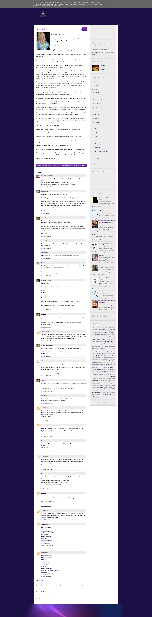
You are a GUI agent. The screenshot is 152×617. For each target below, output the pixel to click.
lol (114, 362)
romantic (104, 378)
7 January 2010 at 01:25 (46, 309)
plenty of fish (101, 374)
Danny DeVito (105, 343)
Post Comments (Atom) (48, 591)
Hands (98, 355)
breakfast (110, 334)
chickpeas (110, 337)
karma (98, 360)
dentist (101, 344)
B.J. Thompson (44, 280)
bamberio (93, 331)
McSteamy (113, 366)
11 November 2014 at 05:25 (47, 452)
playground (96, 374)
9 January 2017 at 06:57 (46, 576)
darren (110, 343)
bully (106, 336)
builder (103, 336)
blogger (94, 332)
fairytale (100, 348)
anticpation (98, 329)
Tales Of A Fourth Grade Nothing (49, 273)
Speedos (99, 383)
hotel (112, 357)
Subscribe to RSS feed (103, 36)
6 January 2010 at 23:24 (46, 275)
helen (95, 357)
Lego (105, 362)
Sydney (98, 387)
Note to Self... (95, 234)
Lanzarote (96, 362)
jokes (93, 360)
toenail (107, 392)
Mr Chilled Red (106, 367)
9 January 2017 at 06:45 (46, 548)
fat (108, 348)
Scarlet (93, 380)
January (97, 126)
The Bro (106, 389)
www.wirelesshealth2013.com (53, 484)
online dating (101, 371)
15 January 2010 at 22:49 (46, 403)
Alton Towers (112, 327)
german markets (101, 351)
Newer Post (39, 586)
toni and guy (98, 394)
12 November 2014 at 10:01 (47, 469)
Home (61, 586)
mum (113, 369)
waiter (113, 396)
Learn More (110, 4)
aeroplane (102, 327)
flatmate (59, 165)
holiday (98, 357)
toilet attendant (112, 392)
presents (95, 376)
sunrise (110, 385)
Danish (100, 343)
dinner (104, 344)
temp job (112, 387)
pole (104, 374)
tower (103, 394)
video (111, 396)
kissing (110, 360)
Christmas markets (105, 339)
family (107, 348)
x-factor (101, 397)
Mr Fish (111, 367)
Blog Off (101, 265)
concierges (112, 341)
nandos (93, 371)
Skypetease (101, 255)
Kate (42, 361)
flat (97, 350)
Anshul (49, 599)
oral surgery (110, 371)
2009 (54, 165)
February (97, 122)
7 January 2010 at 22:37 (46, 327)
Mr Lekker (98, 369)
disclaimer (113, 344)
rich (97, 378)
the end (110, 389)
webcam (93, 397)
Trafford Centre (108, 394)
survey (113, 385)
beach (102, 331)
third (101, 392)
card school (96, 337)
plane (93, 374)
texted (95, 389)
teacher (105, 387)
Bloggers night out (100, 332)
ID (114, 357)
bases (100, 331)
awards (111, 329)
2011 (95, 85)
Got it (118, 4)
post (112, 374)
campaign (109, 336)
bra (103, 334)
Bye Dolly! (41, 29)
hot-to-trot (109, 357)
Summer (106, 385)
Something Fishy (99, 147)
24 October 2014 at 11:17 (46, 420)
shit (114, 380)
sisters (107, 382)
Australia (107, 329)
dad (97, 343)
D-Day (96, 132)
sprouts (103, 383)
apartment (103, 329)
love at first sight (100, 364)
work (98, 397)
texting (99, 389)
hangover (110, 355)
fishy (95, 350)
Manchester (103, 366)
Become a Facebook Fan (103, 32)
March (96, 118)
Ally (42, 262)
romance (100, 378)
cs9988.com (44, 447)
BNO (111, 332)
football (110, 350)
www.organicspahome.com (47, 501)
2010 (56, 165)
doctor (93, 346)
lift (107, 362)
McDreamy (108, 366)
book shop (99, 334)
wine (96, 397)
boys (102, 334)
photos (110, 373)
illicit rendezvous (99, 359)
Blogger (106, 403)
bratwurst (106, 334)
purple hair (106, 376)
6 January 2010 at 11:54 (46, 213)
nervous (96, 371)
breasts (113, 334)
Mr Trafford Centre (99, 155)
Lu (104, 364)
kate (101, 360)
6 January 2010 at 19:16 (46, 236)
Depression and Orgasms (105, 210)
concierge (106, 341)
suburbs (111, 383)
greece (66, 165)
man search (98, 366)
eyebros (93, 348)
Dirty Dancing (108, 344)
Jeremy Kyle (105, 359)
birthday (113, 331)
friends (63, 165)
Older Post (84, 586)
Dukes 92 (99, 346)
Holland (102, 357)
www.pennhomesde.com (47, 416)
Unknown (43, 407)
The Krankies (100, 390)
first (112, 348)
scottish (100, 380)
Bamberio (43, 191)
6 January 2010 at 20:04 (46, 248)
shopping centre (95, 382)
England (113, 346)
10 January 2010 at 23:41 (46, 391)
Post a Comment (40, 580)
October (97, 96)
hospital (105, 357)
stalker (108, 383)
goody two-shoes (95, 353)
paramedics (94, 373)
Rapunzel (43, 217)
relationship (94, 378)
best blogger (109, 331)
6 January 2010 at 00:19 (46, 186)
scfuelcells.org (44, 432)
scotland (96, 380)
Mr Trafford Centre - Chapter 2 (102, 151)
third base (104, 392)
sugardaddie (102, 385)
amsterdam (94, 329)
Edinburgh (106, 346)
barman (97, 331)
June (96, 107)
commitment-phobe (100, 341)
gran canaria (101, 353)
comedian (94, 341)
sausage (113, 378)
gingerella (106, 351)
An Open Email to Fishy (100, 136)
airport (106, 327)
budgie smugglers (98, 336)
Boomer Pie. (44, 331)
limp (109, 362)
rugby (108, 378)
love (76, 165)
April (96, 114)
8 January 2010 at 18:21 (46, 356)
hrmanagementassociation (47, 465)
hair (110, 353)
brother (93, 336)
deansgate (97, 344)
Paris (101, 373)
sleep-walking (95, 383)
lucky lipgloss (108, 364)
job (69, 165)
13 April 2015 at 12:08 (46, 506)
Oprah (106, 371)
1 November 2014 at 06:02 (46, 436)
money (95, 367)
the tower (97, 392)
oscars (113, 371)
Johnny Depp (112, 359)
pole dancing (108, 374)
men (93, 367)
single (103, 382)
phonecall (107, 373)
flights (104, 350)
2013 (95, 82)
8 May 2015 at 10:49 (45, 519)
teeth (109, 387)
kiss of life (106, 360)
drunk (96, 346)
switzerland (94, 387)
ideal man (94, 359)
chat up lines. (105, 337)
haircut (113, 353)
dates (113, 343)
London (93, 364)
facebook (96, 348)
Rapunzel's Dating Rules (100, 140)
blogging (107, 332)
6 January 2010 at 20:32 (46, 258)
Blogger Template (44, 599)
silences (100, 382)
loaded (112, 362)
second (103, 380)
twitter (103, 396)
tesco (93, 389)
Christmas (98, 339)
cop (92, 343)
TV (97, 396)
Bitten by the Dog (103, 291)
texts (102, 389)
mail (95, 366)
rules (110, 378)
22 (84, 28)
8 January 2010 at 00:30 (46, 340)
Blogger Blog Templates (55, 599)
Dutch (103, 346)
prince (99, 376)
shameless (111, 380)
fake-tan (103, 348)
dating (93, 345)
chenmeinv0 (44, 524)
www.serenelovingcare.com (51, 517)
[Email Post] (82, 165)
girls (109, 351)
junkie (95, 360)
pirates (113, 373)
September (97, 99)
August (97, 103)
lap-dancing (72, 165)
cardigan (100, 337)
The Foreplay (98, 144)
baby (114, 329)
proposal (101, 376)
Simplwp (49, 598)
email (110, 346)
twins (100, 396)
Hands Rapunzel (104, 355)
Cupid (95, 343)
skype (113, 382)
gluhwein (113, 351)
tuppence (94, 396)
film (110, 348)
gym (108, 353)
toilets (93, 394)
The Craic (97, 129)
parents (98, 373)
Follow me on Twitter (103, 28)
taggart (79, 165)
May (96, 111)
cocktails (113, 339)
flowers (107, 350)
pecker (103, 373)
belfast (105, 331)
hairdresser (94, 355)
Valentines (107, 396)
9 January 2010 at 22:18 (46, 375)
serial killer (107, 380)
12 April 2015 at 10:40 (46, 488)
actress (98, 327)
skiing (110, 382)
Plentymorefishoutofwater (47, 175)
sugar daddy (96, 385)
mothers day (100, 367)
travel (114, 394)
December (97, 92)
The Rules (106, 390)
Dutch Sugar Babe (45, 345)
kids (102, 360)
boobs (96, 334)
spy (105, 383)
